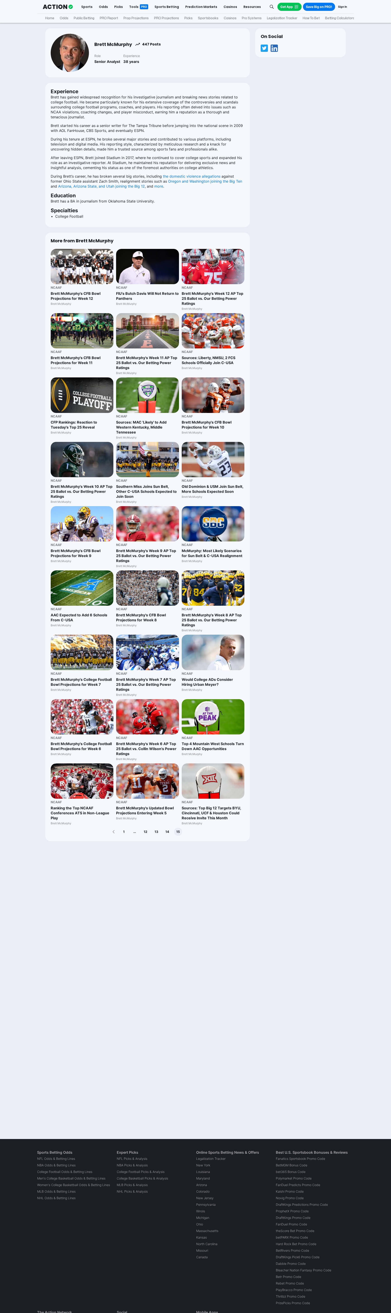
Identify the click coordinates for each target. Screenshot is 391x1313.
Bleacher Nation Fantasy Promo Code (303, 1270)
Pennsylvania (206, 1204)
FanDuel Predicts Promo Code (298, 1185)
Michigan (202, 1218)
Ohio (199, 1224)
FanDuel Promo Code (291, 1224)
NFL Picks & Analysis (132, 1158)
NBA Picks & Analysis (132, 1165)
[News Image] (82, 266)
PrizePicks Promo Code (293, 1303)
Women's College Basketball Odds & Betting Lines (73, 1185)
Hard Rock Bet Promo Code (296, 1244)
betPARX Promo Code (292, 1237)
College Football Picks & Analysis (141, 1172)
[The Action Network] (58, 6)
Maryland (203, 1178)
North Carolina (206, 1244)
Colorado (203, 1191)
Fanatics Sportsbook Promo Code (300, 1158)
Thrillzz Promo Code (290, 1296)
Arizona (201, 1185)
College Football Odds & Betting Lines (64, 1172)
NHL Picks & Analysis (132, 1191)
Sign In (342, 6)
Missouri (202, 1250)
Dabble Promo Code (291, 1263)
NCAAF (56, 287)
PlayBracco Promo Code (294, 1290)
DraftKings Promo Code (293, 1218)
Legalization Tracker (211, 1158)
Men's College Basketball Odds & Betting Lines (71, 1178)
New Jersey (205, 1198)
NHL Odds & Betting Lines (56, 1198)
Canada (202, 1257)
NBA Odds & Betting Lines (56, 1165)
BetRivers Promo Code (292, 1250)
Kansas (201, 1237)
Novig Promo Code (290, 1198)
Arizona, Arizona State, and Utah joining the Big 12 (101, 186)
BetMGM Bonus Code (291, 1165)
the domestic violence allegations (191, 176)
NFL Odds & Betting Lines (56, 1158)
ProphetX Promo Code (292, 1211)
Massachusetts (207, 1231)
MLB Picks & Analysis (132, 1185)
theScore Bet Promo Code (295, 1231)
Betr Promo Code (288, 1277)
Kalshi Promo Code (290, 1191)
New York (203, 1165)
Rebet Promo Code (290, 1283)
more (158, 186)
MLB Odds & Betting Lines (56, 1191)
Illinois (200, 1211)
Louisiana (203, 1172)
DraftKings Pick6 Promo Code (297, 1257)
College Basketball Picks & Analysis (142, 1178)
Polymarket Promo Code (294, 1178)
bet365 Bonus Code (290, 1172)
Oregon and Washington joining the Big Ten (205, 181)
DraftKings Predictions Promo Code (302, 1204)
